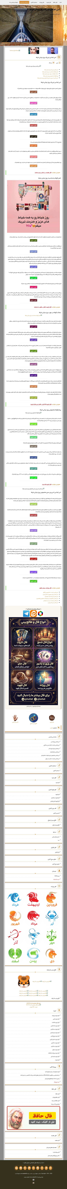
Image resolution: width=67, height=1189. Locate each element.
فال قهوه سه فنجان (55, 798)
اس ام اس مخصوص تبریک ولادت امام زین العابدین (47, 598)
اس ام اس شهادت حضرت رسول (52, 758)
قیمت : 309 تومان (33, 1005)
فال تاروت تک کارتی (55, 1026)
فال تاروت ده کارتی (55, 1046)
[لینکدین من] (16, 1168)
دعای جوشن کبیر (55, 837)
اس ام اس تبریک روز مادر (54, 748)
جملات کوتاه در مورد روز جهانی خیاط (50, 74)
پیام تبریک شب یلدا (55, 1104)
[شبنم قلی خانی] (15, 51)
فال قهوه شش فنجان (54, 801)
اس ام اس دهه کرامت (54, 752)
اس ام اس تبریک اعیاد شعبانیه (51, 596)
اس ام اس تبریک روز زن (53, 602)
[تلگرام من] (46, 1168)
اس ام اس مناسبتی (24, 2)
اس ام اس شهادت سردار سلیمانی (50, 600)
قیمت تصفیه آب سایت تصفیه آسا (52, 1072)
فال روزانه (41, 2)
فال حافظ (55, 2)
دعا (58, 840)
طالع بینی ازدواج (56, 825)
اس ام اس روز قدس (55, 741)
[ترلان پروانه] (34, 51)
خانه (61, 2)
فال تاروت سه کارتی (55, 1029)
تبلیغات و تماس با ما (13, 2)
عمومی (51, 728)
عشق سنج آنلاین (55, 864)
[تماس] (33, 1168)
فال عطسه (57, 1140)
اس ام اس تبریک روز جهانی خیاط (45, 9)
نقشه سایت (26, 1177)
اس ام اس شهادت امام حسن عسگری (51, 745)
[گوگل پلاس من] (25, 1168)
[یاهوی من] (50, 1168)
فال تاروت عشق (55, 1049)
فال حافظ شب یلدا (55, 1100)
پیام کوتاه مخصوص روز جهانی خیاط (50, 76)
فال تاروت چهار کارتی (54, 1032)
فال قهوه (57, 794)
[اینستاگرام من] (37, 1168)
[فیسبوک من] (42, 1168)
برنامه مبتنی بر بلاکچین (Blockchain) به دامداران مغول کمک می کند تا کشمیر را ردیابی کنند (39, 1075)
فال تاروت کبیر (56, 1019)
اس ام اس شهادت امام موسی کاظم (50, 592)
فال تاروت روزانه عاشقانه (53, 1053)
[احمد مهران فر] (52, 51)
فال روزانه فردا (56, 1152)
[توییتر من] (29, 1168)
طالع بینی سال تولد (55, 998)
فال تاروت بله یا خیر (55, 1056)
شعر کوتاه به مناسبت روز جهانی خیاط (50, 72)
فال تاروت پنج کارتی (55, 1036)
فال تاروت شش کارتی (54, 1039)
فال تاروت (48, 2)
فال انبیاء (57, 782)
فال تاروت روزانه (55, 1015)
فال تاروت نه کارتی (55, 1043)
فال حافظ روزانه (56, 1097)
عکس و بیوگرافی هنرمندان (53, 1155)
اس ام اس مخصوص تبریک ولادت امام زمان (50, 755)
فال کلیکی (57, 852)
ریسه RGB (57, 876)
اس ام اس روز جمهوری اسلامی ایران (50, 594)
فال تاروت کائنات (55, 1022)
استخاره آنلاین (34, 2)
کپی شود (33, 92)
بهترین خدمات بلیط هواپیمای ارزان (52, 1078)
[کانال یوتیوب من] (20, 1168)
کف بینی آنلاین (56, 813)
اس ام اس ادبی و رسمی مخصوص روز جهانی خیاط (47, 78)
